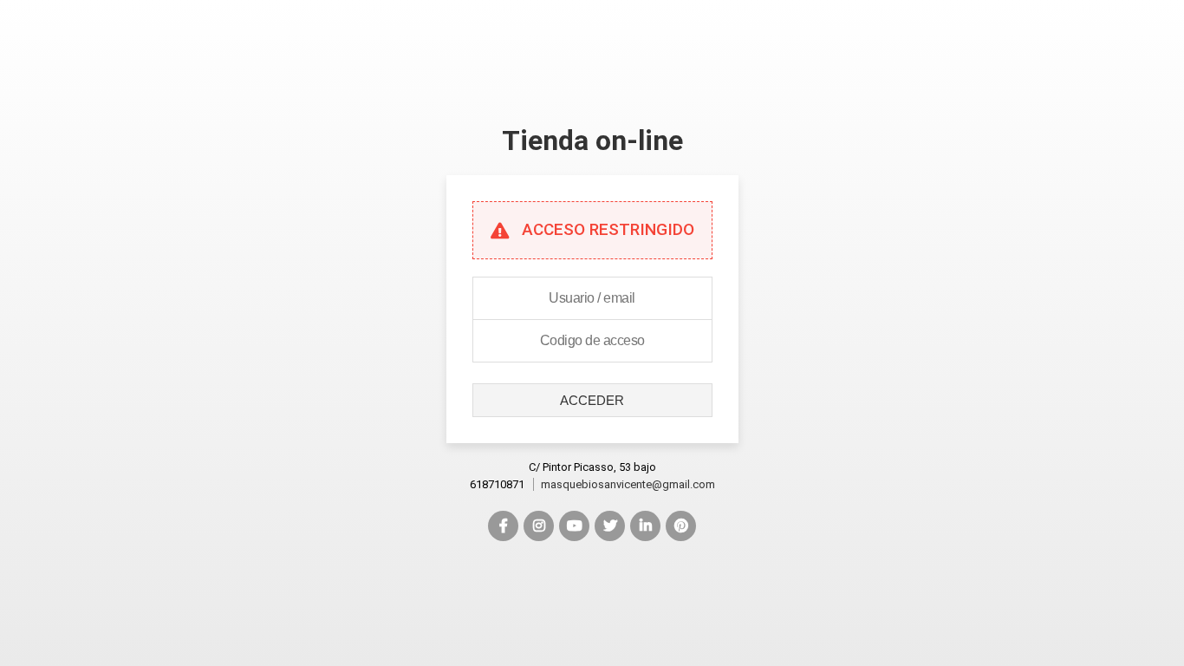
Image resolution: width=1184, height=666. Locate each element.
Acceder (592, 400)
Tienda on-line (592, 140)
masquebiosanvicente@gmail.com (628, 484)
